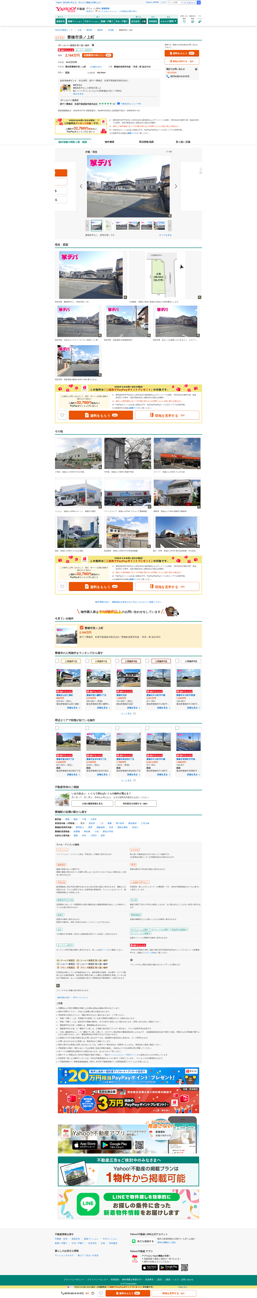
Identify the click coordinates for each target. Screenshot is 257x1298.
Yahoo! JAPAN (152, 2)
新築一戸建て (107, 21)
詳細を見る (182, 1287)
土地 (143, 21)
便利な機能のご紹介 (166, 1242)
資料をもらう (183, 53)
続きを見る (78, 93)
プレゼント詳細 (148, 952)
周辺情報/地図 (146, 141)
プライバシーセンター (97, 1279)
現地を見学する (183, 61)
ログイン (90, 11)
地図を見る (97, 66)
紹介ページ (103, 949)
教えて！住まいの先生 (88, 1255)
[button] (70, 186)
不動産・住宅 (61, 1238)
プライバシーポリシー (74, 1279)
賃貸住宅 (60, 21)
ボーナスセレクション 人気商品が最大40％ (117, 11)
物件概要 (109, 141)
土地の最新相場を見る (92, 803)
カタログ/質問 (167, 21)
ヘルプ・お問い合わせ (183, 1279)
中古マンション (91, 21)
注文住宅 (135, 21)
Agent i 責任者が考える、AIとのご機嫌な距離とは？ (79, 2)
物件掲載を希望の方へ (132, 1279)
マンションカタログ (64, 1255)
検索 (199, 2)
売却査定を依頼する (136, 803)
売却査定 (153, 21)
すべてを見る (165, 234)
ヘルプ (163, 2)
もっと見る (126, 713)
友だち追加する (145, 1241)
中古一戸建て (121, 21)
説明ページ (131, 133)
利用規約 (115, 1279)
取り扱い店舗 (183, 141)
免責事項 (149, 1279)
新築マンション (75, 21)
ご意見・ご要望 (163, 1279)
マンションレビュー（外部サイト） (123, 1054)
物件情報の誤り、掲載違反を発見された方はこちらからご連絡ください (128, 601)
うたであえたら (189, 2)
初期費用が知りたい (97, 55)
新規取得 (105, 8)
